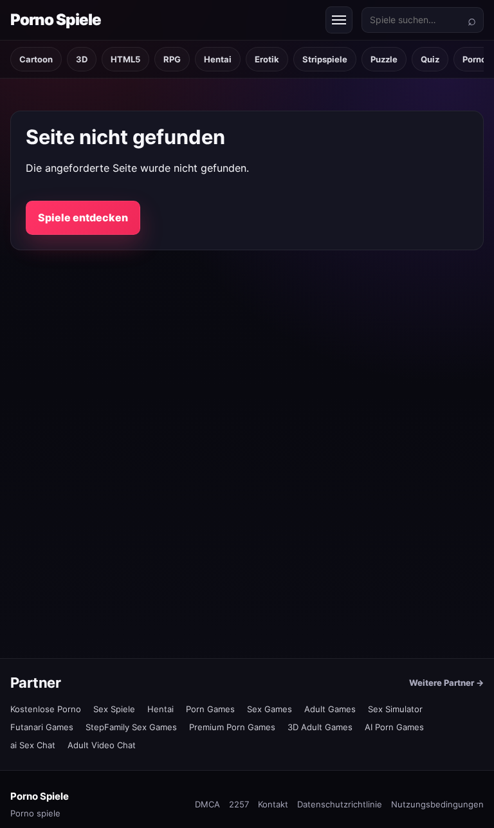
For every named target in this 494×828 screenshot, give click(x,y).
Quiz (430, 59)
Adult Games (330, 709)
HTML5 (125, 59)
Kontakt (273, 804)
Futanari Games (41, 727)
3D (81, 59)
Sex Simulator (395, 709)
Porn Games (210, 709)
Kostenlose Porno (45, 709)
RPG (172, 59)
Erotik (267, 59)
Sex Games (269, 709)
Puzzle (384, 59)
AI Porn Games (394, 727)
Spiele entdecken (83, 217)
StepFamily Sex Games (131, 727)
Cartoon (36, 59)
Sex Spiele (114, 709)
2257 (239, 804)
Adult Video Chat (102, 745)
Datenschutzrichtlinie (339, 804)
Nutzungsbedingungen (437, 804)
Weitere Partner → (446, 682)
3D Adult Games (320, 727)
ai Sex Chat (32, 745)
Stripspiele (324, 59)
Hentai (218, 59)
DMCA (207, 804)
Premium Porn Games (232, 727)
